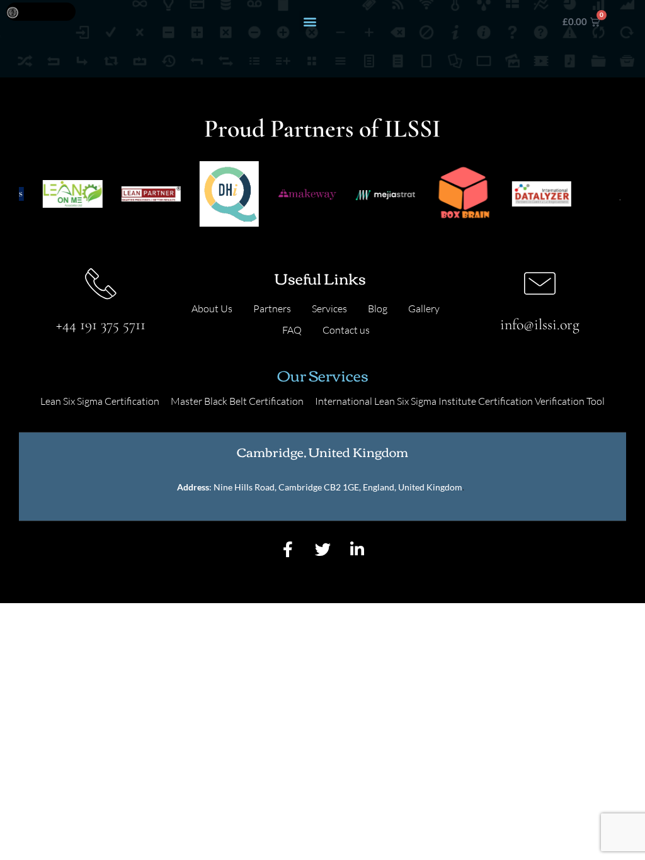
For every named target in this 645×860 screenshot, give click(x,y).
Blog (377, 308)
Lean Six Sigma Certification (99, 401)
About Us (211, 308)
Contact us (346, 330)
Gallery (424, 308)
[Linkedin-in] (357, 549)
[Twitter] (322, 549)
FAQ (292, 330)
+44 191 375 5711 (101, 324)
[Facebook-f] (288, 549)
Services (329, 308)
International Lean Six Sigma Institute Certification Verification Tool (460, 401)
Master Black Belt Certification (237, 401)
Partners (272, 308)
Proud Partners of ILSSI (322, 128)
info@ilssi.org (539, 324)
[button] (309, 21)
